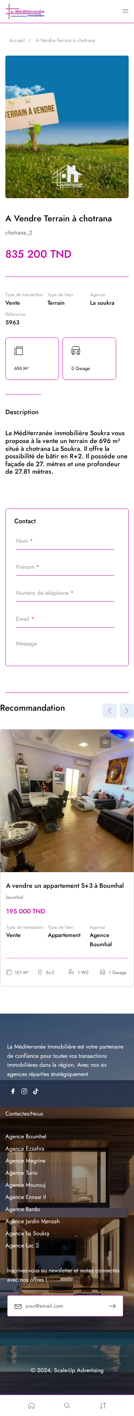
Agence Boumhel (25, 1136)
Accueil (17, 40)
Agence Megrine (25, 1161)
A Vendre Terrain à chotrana (65, 40)
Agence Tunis (21, 1173)
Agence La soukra (27, 1233)
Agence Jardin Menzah (32, 1221)
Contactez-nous (24, 1113)
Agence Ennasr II (25, 1197)
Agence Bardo (22, 1209)
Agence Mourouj (25, 1185)
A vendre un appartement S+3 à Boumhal (65, 885)
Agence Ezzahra (24, 1148)
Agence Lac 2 (22, 1245)
